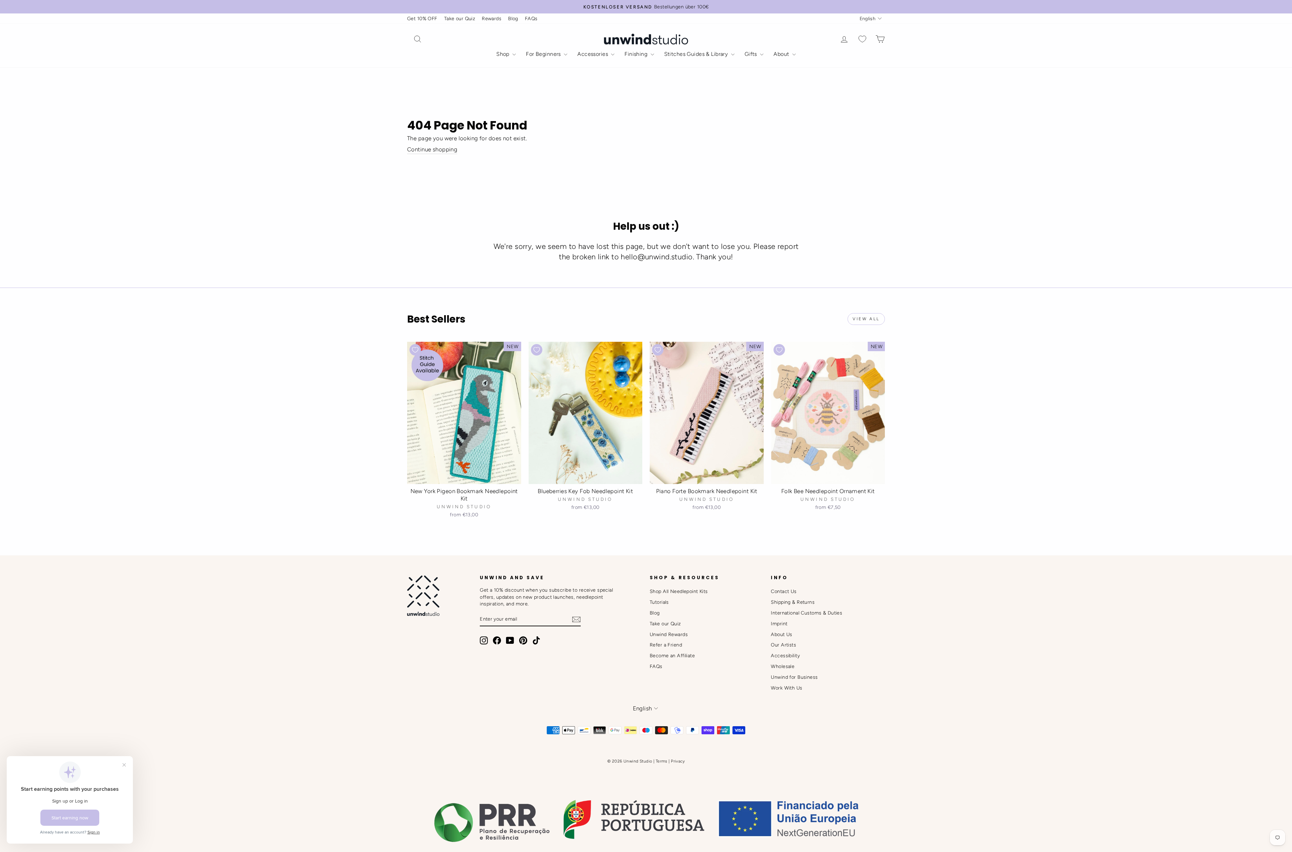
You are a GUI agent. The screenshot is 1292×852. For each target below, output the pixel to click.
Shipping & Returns (793, 602)
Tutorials (659, 602)
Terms (662, 761)
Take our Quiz (459, 18)
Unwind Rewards (669, 634)
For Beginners (544, 54)
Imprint (779, 624)
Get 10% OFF (422, 18)
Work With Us (786, 688)
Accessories (593, 54)
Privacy (678, 761)
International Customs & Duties (806, 613)
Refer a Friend (666, 645)
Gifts (752, 54)
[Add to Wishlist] (415, 350)
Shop (503, 54)
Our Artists (783, 645)
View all (866, 319)
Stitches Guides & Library (696, 54)
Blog (513, 18)
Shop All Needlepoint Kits (679, 591)
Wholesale (782, 666)
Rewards (491, 18)
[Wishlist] (862, 39)
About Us (781, 634)
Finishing (636, 54)
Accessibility (785, 656)
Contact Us (783, 591)
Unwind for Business (794, 677)
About (782, 54)
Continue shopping (432, 149)
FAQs (531, 18)
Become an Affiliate (672, 656)
